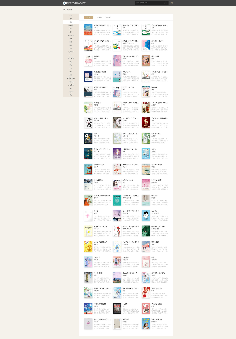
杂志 (71, 88)
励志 (71, 68)
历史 (71, 48)
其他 (71, 95)
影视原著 (71, 25)
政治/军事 (71, 58)
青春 (71, 22)
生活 (71, 42)
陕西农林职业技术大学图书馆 (76, 3)
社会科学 (71, 52)
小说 (71, 15)
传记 (71, 28)
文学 (71, 18)
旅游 (71, 38)
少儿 (71, 45)
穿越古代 (108, 17)
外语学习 (71, 91)
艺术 (71, 32)
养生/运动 (71, 35)
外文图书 (71, 85)
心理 (71, 55)
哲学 (71, 62)
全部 (88, 17)
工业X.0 (71, 81)
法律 (71, 65)
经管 (71, 71)
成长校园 (99, 17)
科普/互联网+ (71, 78)
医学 (71, 75)
